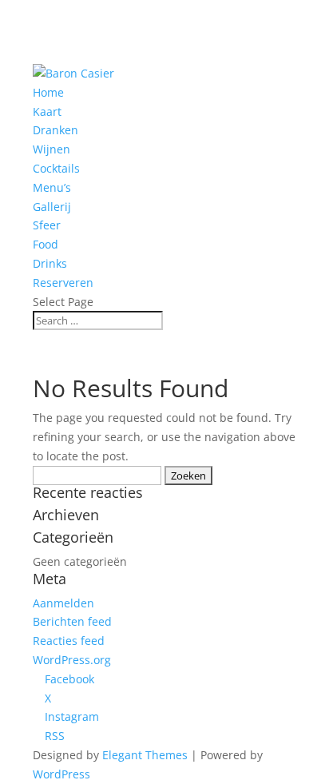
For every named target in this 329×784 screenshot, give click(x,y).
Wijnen (51, 149)
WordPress (61, 774)
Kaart (47, 111)
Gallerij (52, 206)
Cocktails (56, 168)
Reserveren (63, 282)
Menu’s (52, 187)
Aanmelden (63, 603)
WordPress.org (72, 659)
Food (45, 244)
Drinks (50, 263)
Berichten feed (72, 621)
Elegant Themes (145, 754)
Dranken (55, 129)
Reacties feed (69, 640)
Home (48, 92)
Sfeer (47, 225)
